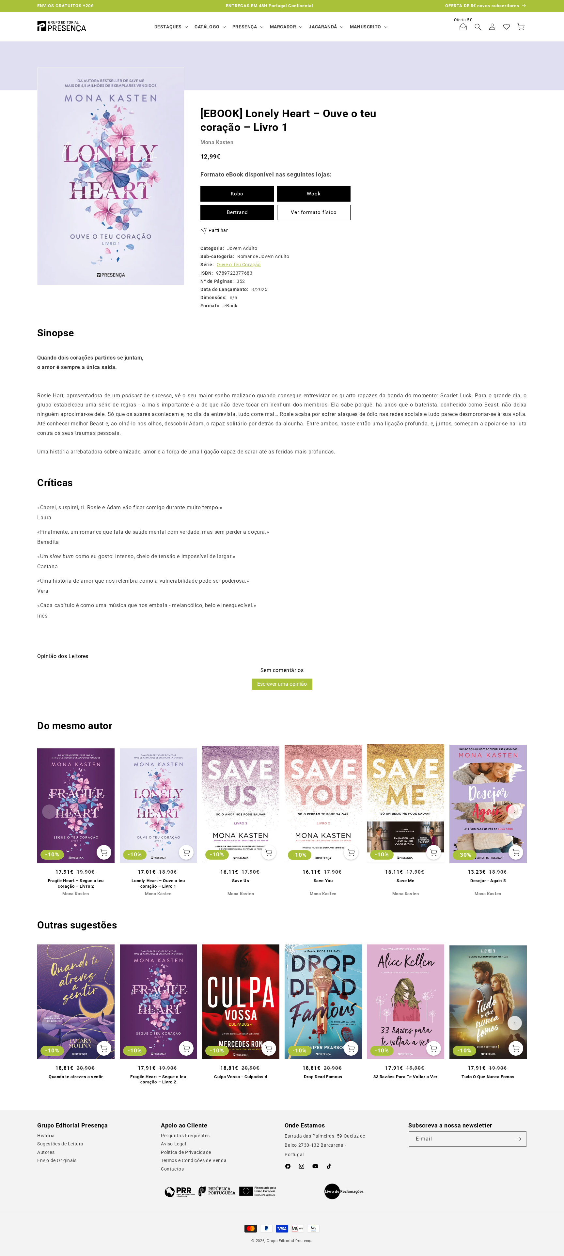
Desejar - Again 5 (488, 880)
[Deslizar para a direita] (515, 811)
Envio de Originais (57, 1160)
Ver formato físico (314, 212)
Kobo (237, 194)
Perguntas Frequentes (185, 1135)
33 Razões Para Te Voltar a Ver (405, 1076)
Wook (314, 194)
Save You (323, 880)
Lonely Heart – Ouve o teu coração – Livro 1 (158, 883)
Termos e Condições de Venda (194, 1160)
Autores (46, 1152)
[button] (170, 27)
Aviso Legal (173, 1143)
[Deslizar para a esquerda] (49, 811)
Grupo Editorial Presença (290, 1241)
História (46, 1135)
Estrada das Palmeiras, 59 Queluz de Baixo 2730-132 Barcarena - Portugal (325, 1145)
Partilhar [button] (218, 230)
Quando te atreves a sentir (76, 1076)
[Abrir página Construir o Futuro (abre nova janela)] (220, 1191)
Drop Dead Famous (323, 1076)
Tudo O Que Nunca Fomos (488, 1076)
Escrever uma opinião (282, 684)
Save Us (240, 880)
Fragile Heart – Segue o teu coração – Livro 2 (76, 883)
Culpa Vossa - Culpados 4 (240, 1076)
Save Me (405, 880)
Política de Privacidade (186, 1152)
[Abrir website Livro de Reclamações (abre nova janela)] (343, 1191)
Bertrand (237, 212)
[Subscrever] (519, 1139)
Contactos (172, 1169)
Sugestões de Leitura (60, 1143)
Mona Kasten (217, 142)
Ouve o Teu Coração (239, 264)
